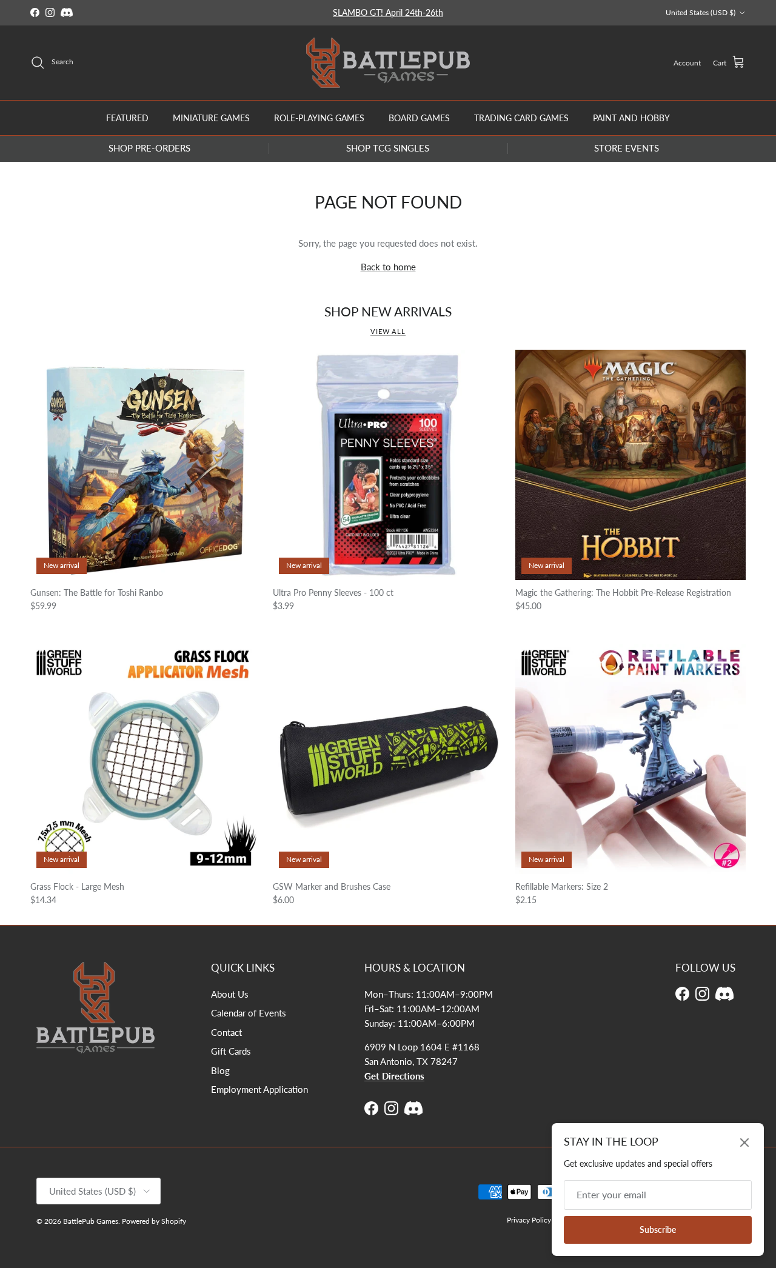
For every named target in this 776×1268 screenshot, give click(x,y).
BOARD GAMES (419, 117)
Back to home (388, 266)
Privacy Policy (529, 1219)
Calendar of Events (248, 1012)
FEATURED (127, 117)
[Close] (744, 1142)
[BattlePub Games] (388, 63)
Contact (226, 1032)
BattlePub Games (90, 1221)
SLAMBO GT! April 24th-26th (388, 12)
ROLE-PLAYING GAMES (319, 117)
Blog (220, 1070)
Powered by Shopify (154, 1221)
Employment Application (259, 1089)
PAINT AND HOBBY (631, 117)
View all (388, 331)
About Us (230, 994)
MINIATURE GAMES (211, 117)
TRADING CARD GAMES (521, 117)
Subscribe (658, 1229)
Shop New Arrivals (388, 311)
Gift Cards (231, 1051)
